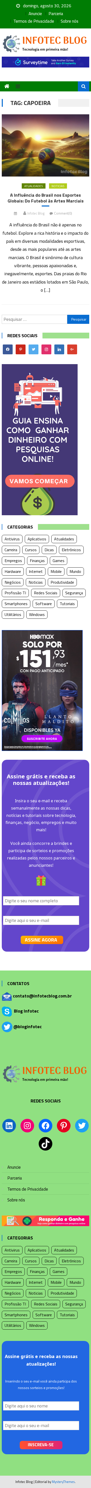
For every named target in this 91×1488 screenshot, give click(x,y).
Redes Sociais (45, 593)
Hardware (13, 571)
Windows (37, 614)
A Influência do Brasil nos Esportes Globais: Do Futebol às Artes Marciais (46, 198)
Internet (36, 571)
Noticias (58, 186)
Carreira (11, 550)
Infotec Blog (35, 213)
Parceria (56, 13)
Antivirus (12, 539)
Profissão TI (15, 593)
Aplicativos (37, 539)
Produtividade (62, 582)
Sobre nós (69, 21)
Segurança (74, 593)
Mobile (56, 571)
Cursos (31, 550)
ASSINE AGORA (41, 940)
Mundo (75, 571)
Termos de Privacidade (33, 21)
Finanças (37, 561)
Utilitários (13, 614)
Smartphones (16, 604)
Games (58, 561)
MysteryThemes (63, 1481)
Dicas (49, 550)
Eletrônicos (71, 550)
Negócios (13, 582)
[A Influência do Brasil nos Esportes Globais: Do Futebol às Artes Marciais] (45, 145)
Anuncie (35, 13)
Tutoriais (67, 604)
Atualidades (33, 186)
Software (43, 604)
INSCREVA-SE (41, 1444)
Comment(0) (63, 213)
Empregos (13, 561)
